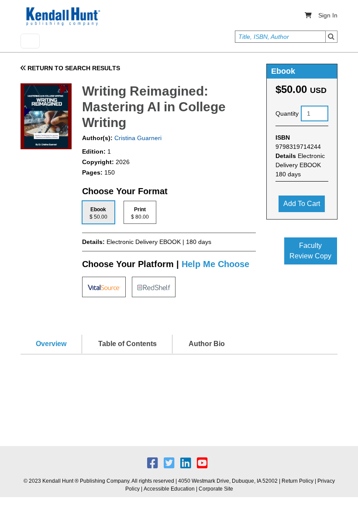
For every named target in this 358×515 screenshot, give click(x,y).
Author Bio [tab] (207, 343)
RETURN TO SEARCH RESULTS (73, 68)
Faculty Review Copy (310, 251)
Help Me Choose (215, 264)
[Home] (62, 16)
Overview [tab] (51, 343)
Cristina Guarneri (137, 137)
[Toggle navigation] (30, 41)
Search (331, 37)
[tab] (98, 212)
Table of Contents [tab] (127, 343)
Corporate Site (216, 489)
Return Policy (297, 481)
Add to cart (301, 203)
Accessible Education (169, 489)
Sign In (327, 15)
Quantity (287, 113)
